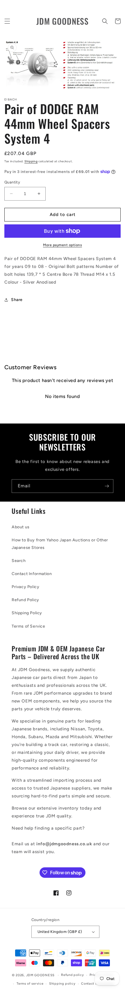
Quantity (12, 182)
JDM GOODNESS (40, 975)
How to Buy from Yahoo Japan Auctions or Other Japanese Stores (60, 544)
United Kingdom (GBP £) (60, 931)
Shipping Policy (27, 612)
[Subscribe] (106, 486)
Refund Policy (25, 599)
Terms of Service (28, 626)
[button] (7, 21)
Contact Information (32, 573)
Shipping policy (62, 983)
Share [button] (17, 299)
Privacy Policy (25, 586)
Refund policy (72, 975)
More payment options (62, 245)
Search (19, 560)
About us (21, 527)
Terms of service (30, 983)
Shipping (31, 161)
